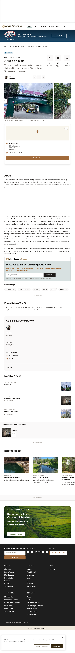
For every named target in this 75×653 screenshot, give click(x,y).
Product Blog (8, 605)
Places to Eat (8, 578)
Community (9, 593)
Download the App (58, 552)
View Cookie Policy (23, 641)
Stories (29, 569)
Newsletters (31, 586)
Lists (28, 578)
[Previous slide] (4, 101)
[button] (50, 58)
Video (29, 581)
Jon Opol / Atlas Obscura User (36, 120)
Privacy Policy (40, 278)
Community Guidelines (12, 602)
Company (31, 593)
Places (7, 565)
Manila (27, 185)
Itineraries (30, 575)
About (29, 597)
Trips (51, 565)
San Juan (14, 430)
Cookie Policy (32, 611)
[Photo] (66, 386)
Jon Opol (12, 78)
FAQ (28, 600)
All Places (7, 569)
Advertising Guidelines (35, 605)
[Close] (63, 637)
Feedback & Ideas (11, 600)
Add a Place (8, 586)
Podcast (30, 584)
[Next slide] (70, 101)
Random (7, 581)
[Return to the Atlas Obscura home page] (12, 26)
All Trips (52, 569)
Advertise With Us (33, 602)
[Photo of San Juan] (6, 432)
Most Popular (9, 575)
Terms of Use (48, 278)
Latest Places (9, 572)
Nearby (7, 584)
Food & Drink (31, 572)
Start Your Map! (59, 35)
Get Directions (37, 158)
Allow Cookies (57, 646)
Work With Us (9, 611)
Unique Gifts (8, 608)
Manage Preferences (41, 646)
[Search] (71, 26)
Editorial (30, 565)
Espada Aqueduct (40, 477)
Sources (9, 367)
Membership (9, 597)
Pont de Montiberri (11, 477)
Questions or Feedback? (37, 628)
